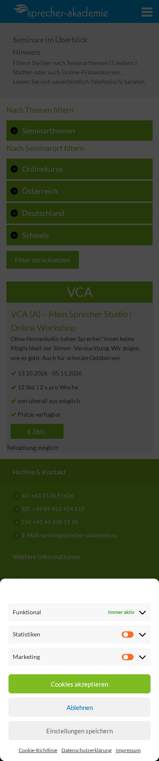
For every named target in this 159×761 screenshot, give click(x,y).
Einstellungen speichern (79, 731)
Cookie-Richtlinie (38, 750)
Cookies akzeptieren (79, 684)
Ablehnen (80, 707)
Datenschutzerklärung (86, 750)
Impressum (128, 750)
